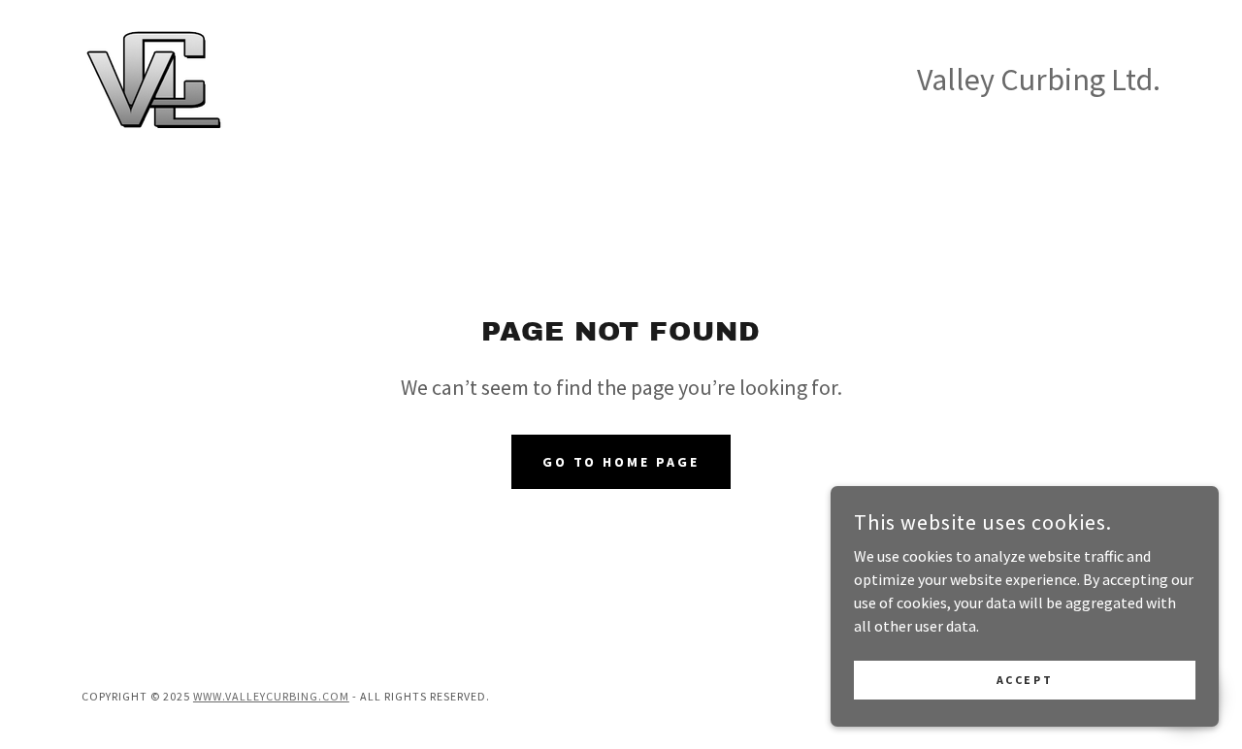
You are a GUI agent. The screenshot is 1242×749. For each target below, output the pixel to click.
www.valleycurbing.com (271, 696)
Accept (1025, 679)
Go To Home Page (621, 462)
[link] (154, 77)
